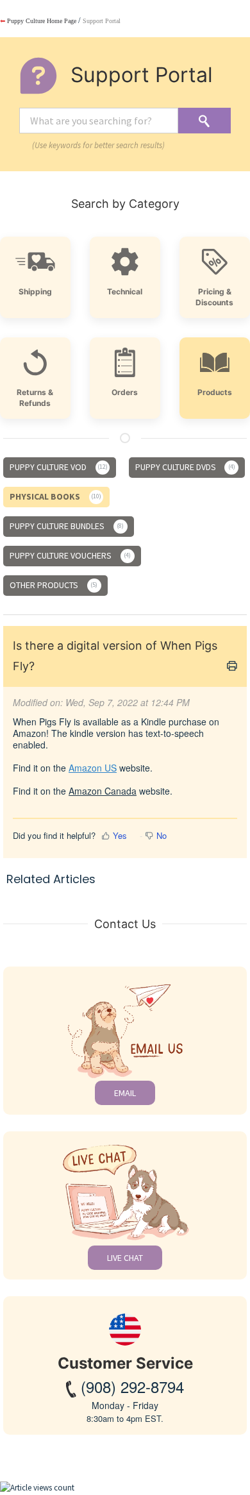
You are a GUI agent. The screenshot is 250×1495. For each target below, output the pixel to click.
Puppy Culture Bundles (66, 526)
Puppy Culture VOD (58, 467)
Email (125, 1093)
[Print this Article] (232, 666)
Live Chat (125, 1257)
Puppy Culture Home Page (38, 20)
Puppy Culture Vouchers (69, 555)
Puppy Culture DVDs (184, 467)
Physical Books (54, 496)
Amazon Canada (103, 790)
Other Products (53, 585)
